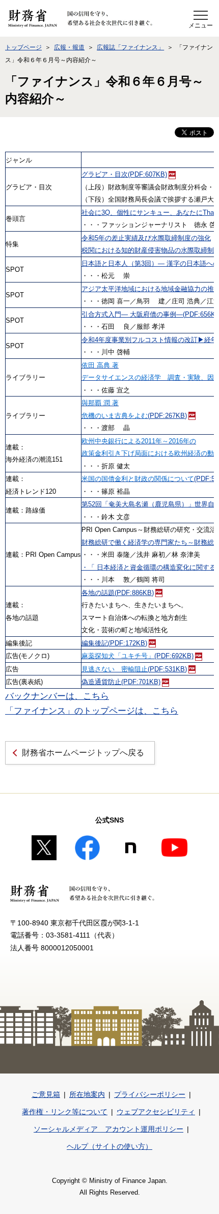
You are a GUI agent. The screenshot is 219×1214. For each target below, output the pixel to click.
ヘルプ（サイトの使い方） (109, 1146)
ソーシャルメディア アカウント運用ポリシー (108, 1129)
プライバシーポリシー (149, 1094)
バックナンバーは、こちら (57, 696)
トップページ (23, 47)
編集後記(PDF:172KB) (114, 643)
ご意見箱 (46, 1094)
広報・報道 (69, 47)
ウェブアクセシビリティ (156, 1112)
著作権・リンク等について (64, 1112)
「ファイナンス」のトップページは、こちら (91, 711)
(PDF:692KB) (137, 656)
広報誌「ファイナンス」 (130, 47)
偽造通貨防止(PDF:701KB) (120, 682)
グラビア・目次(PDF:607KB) (124, 174)
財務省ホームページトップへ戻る (83, 752)
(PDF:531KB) (134, 669)
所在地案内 (87, 1094)
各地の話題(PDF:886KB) (117, 593)
